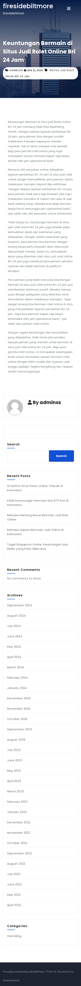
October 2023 (17, 719)
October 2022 (17, 843)
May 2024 (14, 647)
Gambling (16, 70)
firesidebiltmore (28, 6)
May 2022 (14, 895)
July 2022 (13, 874)
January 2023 (17, 812)
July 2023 (13, 750)
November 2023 (18, 709)
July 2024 (14, 626)
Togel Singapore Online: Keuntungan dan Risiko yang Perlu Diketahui (37, 546)
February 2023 (17, 802)
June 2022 (14, 884)
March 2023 (15, 791)
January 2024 (17, 688)
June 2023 (14, 760)
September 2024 (19, 605)
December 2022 (18, 822)
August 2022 (16, 864)
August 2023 (16, 740)
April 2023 (14, 781)
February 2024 (17, 678)
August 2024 (16, 616)
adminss (50, 402)
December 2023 (19, 698)
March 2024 (15, 667)
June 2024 (14, 636)
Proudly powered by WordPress (23, 972)
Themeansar (11, 980)
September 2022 (19, 853)
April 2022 (14, 905)
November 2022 (18, 833)
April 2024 (14, 657)
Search (13, 444)
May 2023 (14, 771)
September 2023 (19, 729)
